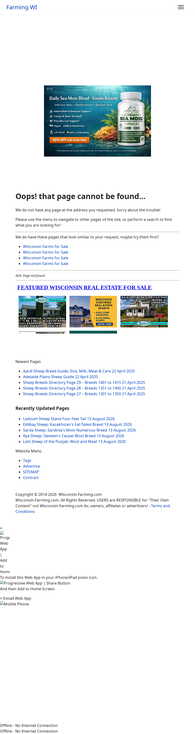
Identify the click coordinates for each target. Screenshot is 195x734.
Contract (31, 477)
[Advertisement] (97, 50)
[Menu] (181, 7)
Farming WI (21, 7)
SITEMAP (31, 471)
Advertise (31, 466)
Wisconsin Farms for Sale (45, 246)
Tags (27, 460)
